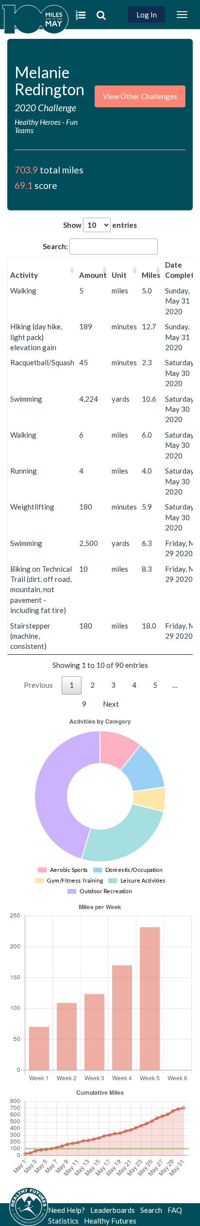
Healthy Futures (110, 1220)
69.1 (24, 185)
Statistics (63, 1220)
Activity (24, 275)
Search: (55, 246)
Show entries (100, 225)
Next (111, 703)
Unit (119, 275)
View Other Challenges (140, 96)
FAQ (174, 1210)
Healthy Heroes (38, 122)
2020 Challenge (45, 107)
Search (151, 1210)
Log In (146, 14)
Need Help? (66, 1210)
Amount (93, 275)
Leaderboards (112, 1210)
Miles (151, 275)
